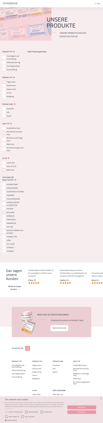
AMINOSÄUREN (12, 188)
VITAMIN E (10, 251)
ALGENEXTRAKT (12, 184)
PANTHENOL (11, 220)
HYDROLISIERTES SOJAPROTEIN (13, 203)
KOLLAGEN (10, 212)
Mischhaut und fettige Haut (15, 139)
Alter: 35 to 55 (11, 166)
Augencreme (11, 89)
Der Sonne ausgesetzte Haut (15, 149)
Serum (9, 93)
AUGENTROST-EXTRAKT (15, 192)
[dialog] (51, 409)
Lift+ (8, 112)
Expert (9, 116)
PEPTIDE (10, 227)
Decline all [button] (82, 412)
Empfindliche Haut (13, 128)
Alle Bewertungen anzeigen (14, 287)
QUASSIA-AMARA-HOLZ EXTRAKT (15, 231)
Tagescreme (11, 82)
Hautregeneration (13, 66)
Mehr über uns (58, 394)
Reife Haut (10, 144)
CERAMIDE (10, 195)
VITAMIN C (10, 247)
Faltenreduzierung (13, 62)
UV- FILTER (11, 244)
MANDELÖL (11, 216)
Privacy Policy (9, 408)
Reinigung (10, 96)
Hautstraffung (12, 70)
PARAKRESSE (11, 223)
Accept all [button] (82, 407)
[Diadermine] (10, 3)
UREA (9, 240)
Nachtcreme (11, 85)
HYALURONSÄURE (13, 199)
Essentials (10, 109)
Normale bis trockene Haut (14, 133)
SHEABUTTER (12, 237)
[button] (35, 420)
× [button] (100, 398)
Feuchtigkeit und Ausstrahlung (13, 57)
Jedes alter (11, 163)
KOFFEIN (10, 209)
